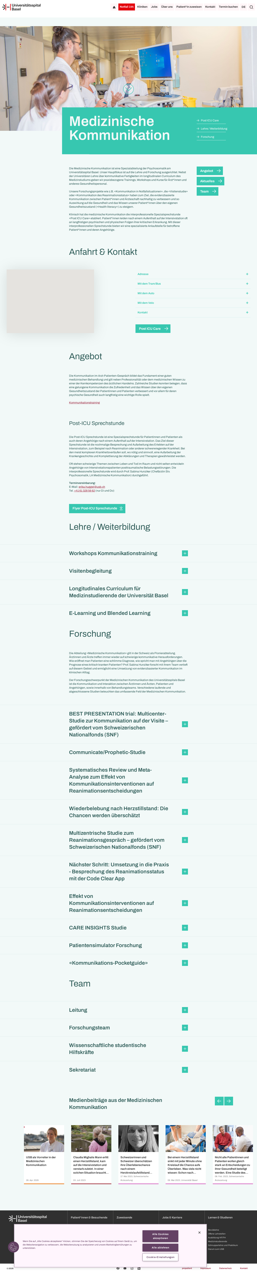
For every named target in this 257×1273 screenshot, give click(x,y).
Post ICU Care (210, 120)
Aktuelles (207, 181)
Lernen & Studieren (220, 1217)
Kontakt (210, 6)
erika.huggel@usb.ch (92, 486)
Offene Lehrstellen (217, 1234)
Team (204, 191)
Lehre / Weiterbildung (214, 128)
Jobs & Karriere (172, 1217)
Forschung (207, 136)
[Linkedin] (139, 1268)
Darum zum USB (216, 1249)
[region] (110, 1245)
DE (244, 6)
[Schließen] (199, 1232)
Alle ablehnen (160, 1247)
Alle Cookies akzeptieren (160, 1236)
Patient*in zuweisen (189, 6)
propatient (187, 1268)
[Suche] (251, 6)
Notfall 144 (127, 6)
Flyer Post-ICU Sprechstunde (95, 508)
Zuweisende (124, 1217)
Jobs (154, 6)
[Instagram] (132, 1268)
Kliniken (142, 6)
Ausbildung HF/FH (217, 1237)
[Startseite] (21, 7)
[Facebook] (118, 1268)
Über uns (167, 6)
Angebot (206, 171)
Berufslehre (213, 1230)
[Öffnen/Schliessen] (247, 274)
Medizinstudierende (217, 1241)
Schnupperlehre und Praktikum (223, 1245)
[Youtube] (125, 1268)
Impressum (205, 1268)
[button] (193, 274)
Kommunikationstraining (84, 402)
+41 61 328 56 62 (84, 490)
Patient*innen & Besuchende (89, 1217)
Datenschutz (225, 1268)
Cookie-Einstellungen (160, 1257)
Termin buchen (228, 6)
